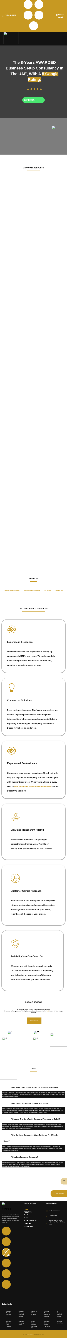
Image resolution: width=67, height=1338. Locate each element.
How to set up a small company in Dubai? (30, 1103)
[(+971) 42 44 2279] (3, 16)
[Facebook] (28, 4)
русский (60, 15)
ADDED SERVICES (30, 1220)
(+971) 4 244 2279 (53, 1215)
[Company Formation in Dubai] (4, 1314)
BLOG (26, 1218)
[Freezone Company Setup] (17, 1324)
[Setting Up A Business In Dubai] (30, 1314)
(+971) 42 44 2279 (10, 15)
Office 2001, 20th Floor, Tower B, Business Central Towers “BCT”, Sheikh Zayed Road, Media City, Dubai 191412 (56, 1222)
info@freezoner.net (54, 1210)
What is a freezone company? (24, 1157)
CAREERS (27, 1223)
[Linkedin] (28, 15)
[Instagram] (38, 4)
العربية (60, 17)
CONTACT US (28, 1226)
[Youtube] (38, 15)
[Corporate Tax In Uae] (55, 1324)
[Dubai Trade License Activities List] (30, 1324)
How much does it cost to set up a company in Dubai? (35, 1087)
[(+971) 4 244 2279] (46, 1216)
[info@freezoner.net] (47, 1211)
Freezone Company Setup (21, 1323)
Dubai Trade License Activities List (34, 1324)
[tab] (12, 590)
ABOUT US (27, 1212)
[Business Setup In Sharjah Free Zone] (42, 1324)
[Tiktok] (33, 25)
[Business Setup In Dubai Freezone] (4, 1324)
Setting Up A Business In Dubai (34, 1313)
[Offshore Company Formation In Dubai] (42, 1314)
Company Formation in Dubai (9, 1313)
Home (26, 1209)
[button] (33, 1086)
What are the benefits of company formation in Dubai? (35, 1119)
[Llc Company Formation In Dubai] (55, 1314)
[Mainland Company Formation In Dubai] (17, 1314)
